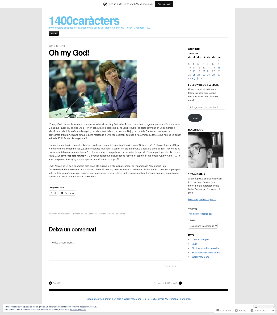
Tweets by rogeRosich (200, 213)
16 (219, 67)
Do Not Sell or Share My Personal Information (167, 298)
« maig (191, 78)
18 (194, 71)
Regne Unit (120, 213)
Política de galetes (78, 309)
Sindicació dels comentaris (206, 252)
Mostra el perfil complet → (202, 199)
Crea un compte (200, 239)
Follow (195, 117)
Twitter (192, 209)
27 (204, 74)
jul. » (199, 78)
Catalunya (92, 213)
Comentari (170, 266)
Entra (194, 243)
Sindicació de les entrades (205, 248)
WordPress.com (200, 256)
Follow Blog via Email (203, 85)
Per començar (164, 4)
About (53, 33)
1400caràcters (84, 20)
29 (213, 74)
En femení (102, 213)
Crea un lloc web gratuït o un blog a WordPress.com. (114, 298)
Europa (110, 213)
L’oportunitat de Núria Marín (166, 283)
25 (194, 74)
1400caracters (64, 213)
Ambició (56, 283)
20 (204, 71)
